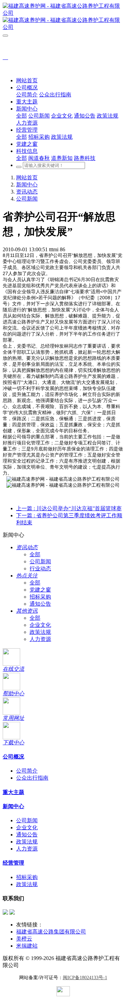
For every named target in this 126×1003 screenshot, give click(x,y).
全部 (21, 116)
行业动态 (40, 568)
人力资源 (40, 639)
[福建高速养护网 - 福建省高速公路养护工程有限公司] (63, 17)
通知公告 (40, 604)
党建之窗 (40, 590)
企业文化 (40, 625)
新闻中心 (27, 184)
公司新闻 (27, 199)
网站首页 (27, 80)
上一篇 (69, 508)
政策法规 (40, 632)
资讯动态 (27, 191)
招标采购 (40, 597)
